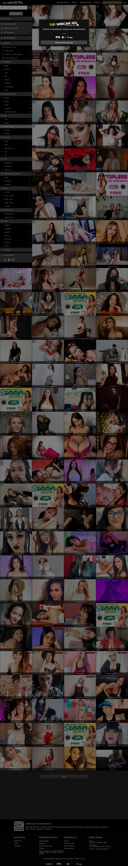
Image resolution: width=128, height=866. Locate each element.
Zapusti (64, 33)
